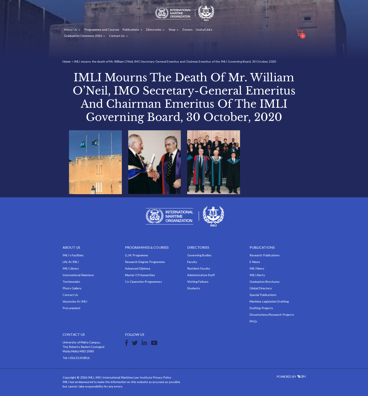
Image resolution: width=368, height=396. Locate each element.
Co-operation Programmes (143, 281)
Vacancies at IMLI (75, 301)
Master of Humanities (140, 275)
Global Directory (261, 288)
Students (193, 288)
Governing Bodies (199, 255)
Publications (130, 29)
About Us (70, 29)
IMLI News (257, 268)
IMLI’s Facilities (73, 255)
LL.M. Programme (136, 255)
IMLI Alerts (257, 275)
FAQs (253, 321)
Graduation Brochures (265, 281)
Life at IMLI (71, 262)
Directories (154, 29)
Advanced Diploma (137, 268)
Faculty (192, 262)
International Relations (78, 275)
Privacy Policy (162, 377)
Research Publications (265, 255)
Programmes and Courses (101, 29)
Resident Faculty (198, 268)
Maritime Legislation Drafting (269, 301)
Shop (172, 29)
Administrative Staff (201, 275)
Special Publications (263, 295)
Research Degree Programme (145, 262)
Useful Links (204, 29)
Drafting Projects (261, 308)
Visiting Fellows (197, 281)
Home (67, 61)
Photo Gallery (72, 288)
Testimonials (71, 281)
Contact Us (117, 35)
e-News (255, 262)
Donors (188, 29)
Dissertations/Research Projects (272, 314)
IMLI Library (71, 268)
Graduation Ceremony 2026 (83, 35)
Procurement (72, 308)
